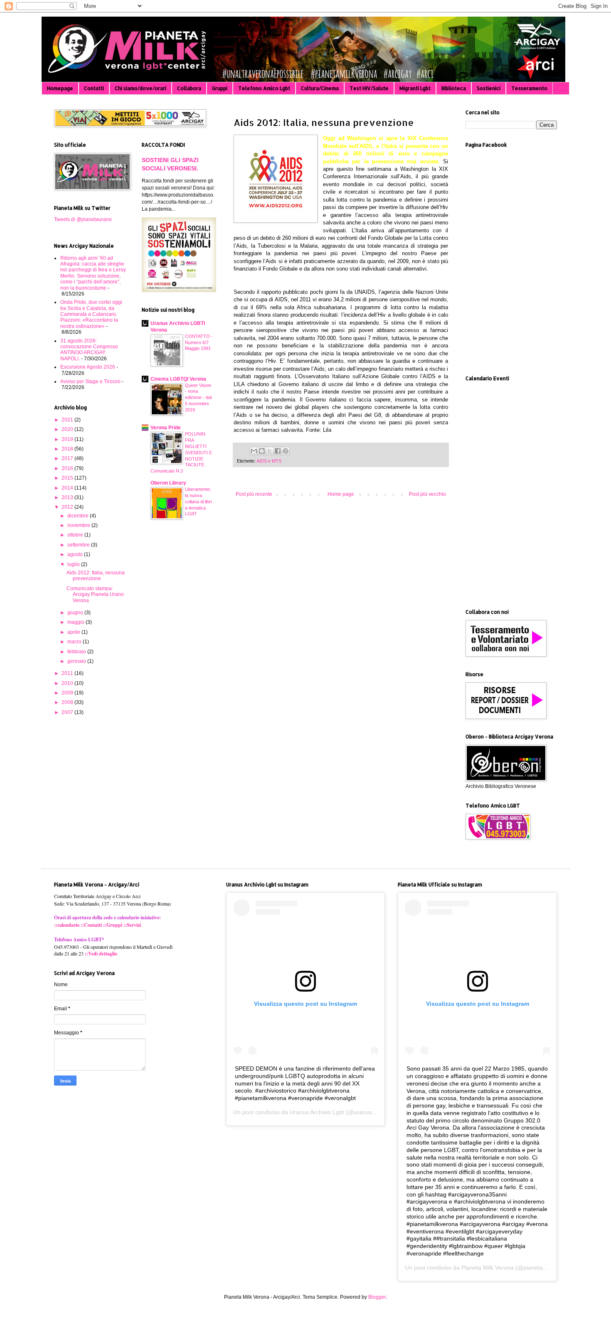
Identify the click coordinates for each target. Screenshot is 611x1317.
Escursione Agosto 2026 (87, 367)
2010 (68, 683)
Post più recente (254, 494)
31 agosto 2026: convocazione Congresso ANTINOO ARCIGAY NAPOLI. (89, 350)
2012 (68, 507)
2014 (68, 488)
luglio (74, 564)
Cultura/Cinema (320, 88)
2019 (68, 439)
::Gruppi (112, 924)
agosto (75, 554)
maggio (76, 622)
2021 (68, 420)
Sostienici (488, 88)
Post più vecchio (427, 494)
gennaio (77, 661)
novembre (79, 525)
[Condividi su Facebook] (277, 451)
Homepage (60, 88)
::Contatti (91, 924)
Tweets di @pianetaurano (83, 219)
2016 (68, 468)
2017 (68, 458)
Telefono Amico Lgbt (264, 88)
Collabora (189, 88)
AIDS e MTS (268, 460)
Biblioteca (453, 88)
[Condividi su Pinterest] (285, 451)
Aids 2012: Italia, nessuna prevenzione (96, 575)
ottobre (75, 535)
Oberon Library (168, 483)
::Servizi (132, 924)
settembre (79, 545)
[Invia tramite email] (254, 451)
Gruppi (219, 88)
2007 (68, 712)
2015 (68, 478)
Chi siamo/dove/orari (140, 88)
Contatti (94, 88)
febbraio (77, 652)
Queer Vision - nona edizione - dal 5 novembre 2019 (198, 397)
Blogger (377, 1297)
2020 (68, 429)
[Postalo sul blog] (262, 451)
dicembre (78, 516)
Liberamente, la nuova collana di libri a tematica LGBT (198, 501)
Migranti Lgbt (415, 88)
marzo (75, 642)
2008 (68, 702)
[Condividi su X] (270, 451)
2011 (68, 673)
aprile (74, 632)
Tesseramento (529, 88)
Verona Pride (165, 428)
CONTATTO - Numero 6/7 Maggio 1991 (199, 342)
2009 (68, 693)
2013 (68, 497)
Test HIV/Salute (369, 88)
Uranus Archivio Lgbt (317, 1112)
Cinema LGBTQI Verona (178, 379)
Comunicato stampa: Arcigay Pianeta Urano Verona (95, 594)
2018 (68, 449)
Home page (341, 494)
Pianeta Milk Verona (487, 1267)
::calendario (66, 924)
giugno (75, 612)
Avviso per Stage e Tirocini (90, 381)
